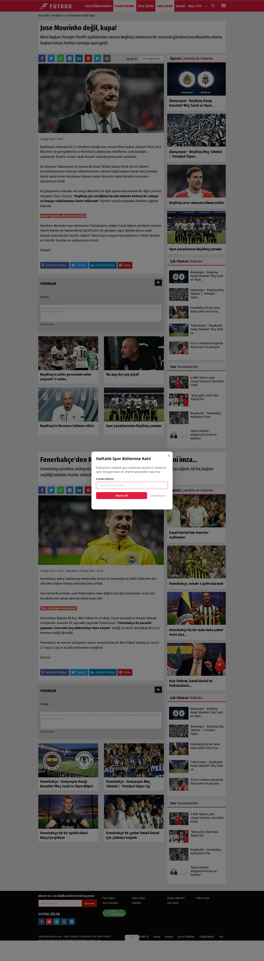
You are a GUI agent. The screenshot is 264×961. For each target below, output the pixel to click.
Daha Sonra (158, 495)
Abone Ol (121, 495)
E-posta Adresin (105, 478)
